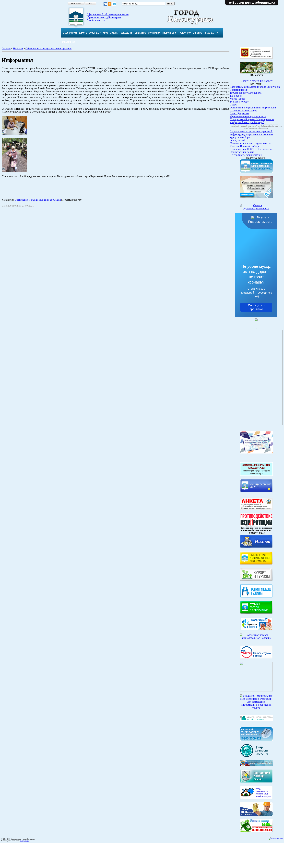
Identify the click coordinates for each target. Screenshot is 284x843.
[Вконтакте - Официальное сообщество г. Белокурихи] (105, 4)
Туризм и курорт (239, 101)
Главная (6, 48)
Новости (18, 48)
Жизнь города (237, 98)
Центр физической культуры (246, 155)
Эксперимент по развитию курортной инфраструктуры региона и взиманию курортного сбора (251, 134)
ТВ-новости (236, 95)
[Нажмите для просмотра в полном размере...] (14, 134)
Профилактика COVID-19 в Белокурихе (252, 149)
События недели (239, 89)
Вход (91, 3)
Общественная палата (242, 152)
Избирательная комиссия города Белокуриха (255, 86)
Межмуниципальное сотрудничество (250, 143)
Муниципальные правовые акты (248, 116)
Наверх (26, 841)
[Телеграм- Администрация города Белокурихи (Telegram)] (114, 4)
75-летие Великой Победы (244, 146)
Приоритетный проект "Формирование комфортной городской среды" (252, 121)
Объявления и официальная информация (48, 48)
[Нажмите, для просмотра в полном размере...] (256, 831)
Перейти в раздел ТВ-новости (256, 80)
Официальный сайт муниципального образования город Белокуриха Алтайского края (108, 17)
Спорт (233, 104)
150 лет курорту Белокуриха (245, 92)
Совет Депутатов (239, 113)
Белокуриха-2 (237, 140)
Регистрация (76, 3)
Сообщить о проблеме (256, 307)
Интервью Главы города (243, 110)
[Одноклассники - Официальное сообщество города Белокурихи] (109, 4)
